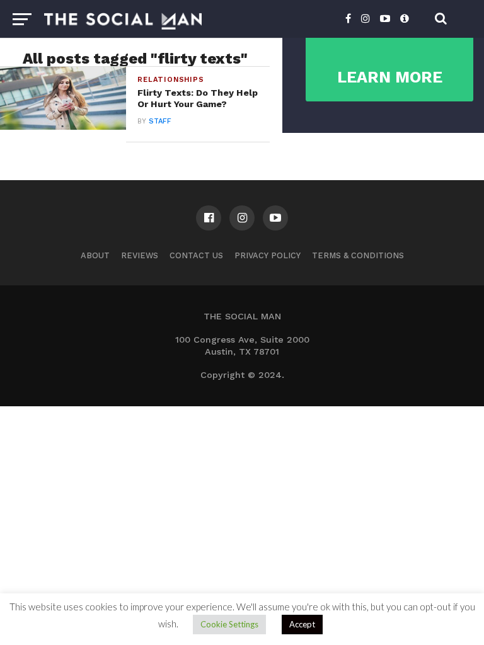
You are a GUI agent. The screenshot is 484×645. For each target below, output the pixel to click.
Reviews (139, 255)
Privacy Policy (267, 255)
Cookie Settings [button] (229, 624)
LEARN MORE (389, 77)
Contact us (196, 255)
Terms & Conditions (358, 255)
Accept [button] (302, 624)
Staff (160, 121)
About (95, 255)
